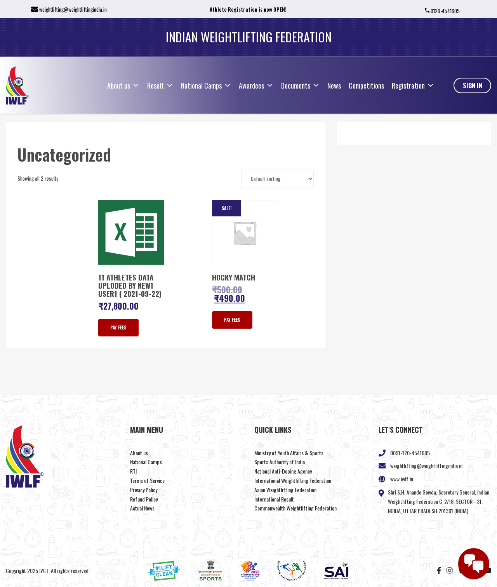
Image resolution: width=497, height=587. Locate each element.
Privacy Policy (143, 490)
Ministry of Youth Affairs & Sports (288, 453)
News (334, 85)
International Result (274, 499)
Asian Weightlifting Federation (285, 490)
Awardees (251, 85)
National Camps (201, 85)
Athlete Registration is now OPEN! (248, 9)
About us (118, 85)
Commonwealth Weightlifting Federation (295, 508)
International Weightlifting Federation (292, 480)
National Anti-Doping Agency (283, 471)
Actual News (142, 508)
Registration (408, 85)
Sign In (472, 85)
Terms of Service (147, 480)
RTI (133, 471)
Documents (295, 85)
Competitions (366, 85)
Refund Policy (144, 499)
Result (155, 85)
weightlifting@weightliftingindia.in (73, 9)
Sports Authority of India (279, 462)
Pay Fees (118, 327)
